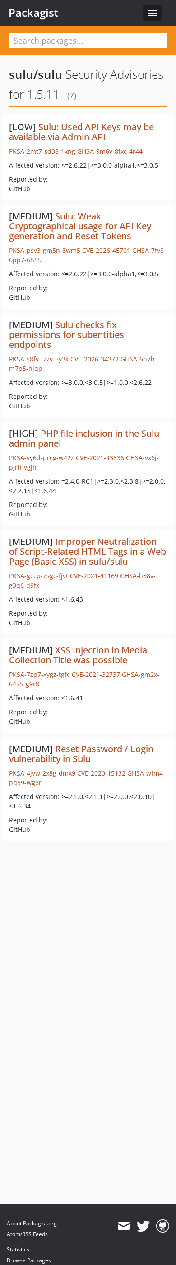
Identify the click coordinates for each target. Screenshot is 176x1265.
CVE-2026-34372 (94, 359)
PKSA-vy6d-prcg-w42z (41, 457)
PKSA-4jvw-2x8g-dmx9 (42, 773)
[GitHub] (162, 1226)
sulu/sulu (35, 74)
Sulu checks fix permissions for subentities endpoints (66, 335)
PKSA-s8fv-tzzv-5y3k (39, 359)
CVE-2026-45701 (106, 250)
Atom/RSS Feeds (27, 1234)
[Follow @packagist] (143, 1226)
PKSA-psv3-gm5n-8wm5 (44, 250)
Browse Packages (29, 1260)
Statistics (18, 1249)
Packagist (34, 12)
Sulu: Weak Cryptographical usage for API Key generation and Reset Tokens (80, 226)
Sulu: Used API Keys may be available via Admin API (81, 132)
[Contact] (123, 1226)
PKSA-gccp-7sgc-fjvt (38, 575)
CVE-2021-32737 (96, 674)
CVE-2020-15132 (101, 773)
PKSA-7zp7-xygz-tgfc (39, 674)
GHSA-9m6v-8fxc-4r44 (110, 151)
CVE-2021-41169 (94, 575)
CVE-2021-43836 (100, 457)
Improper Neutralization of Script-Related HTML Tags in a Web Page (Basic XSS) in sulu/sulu (87, 551)
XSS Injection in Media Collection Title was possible (78, 655)
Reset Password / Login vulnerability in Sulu (81, 754)
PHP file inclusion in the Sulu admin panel (84, 438)
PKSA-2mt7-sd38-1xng (42, 151)
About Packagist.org (32, 1223)
